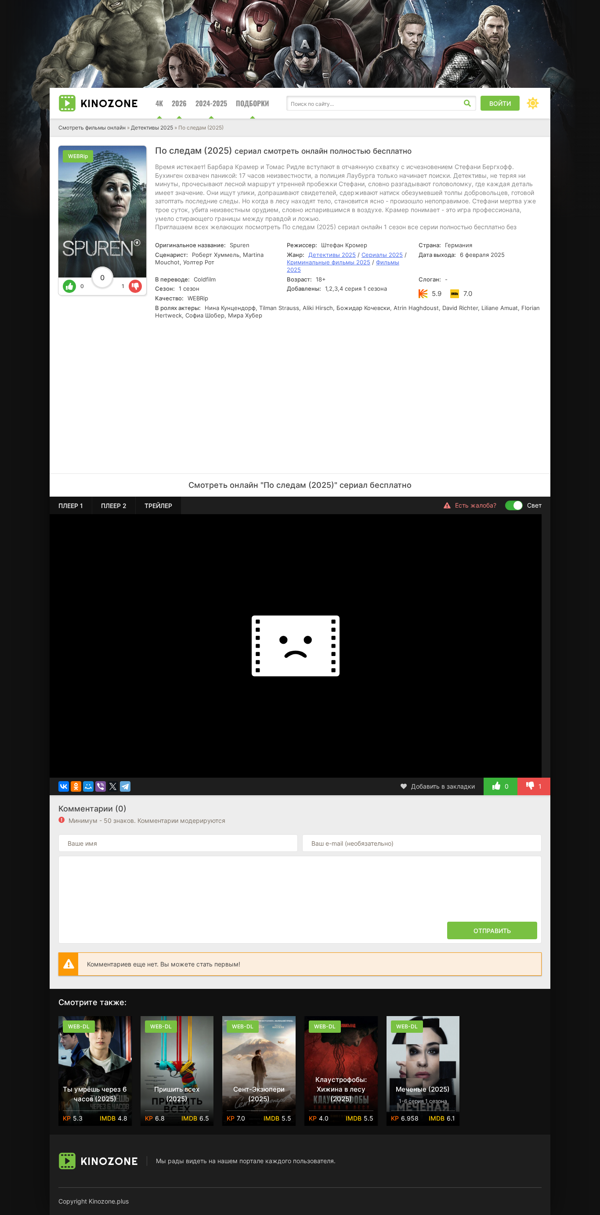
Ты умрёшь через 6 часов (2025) (95, 1094)
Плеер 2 (114, 505)
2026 (179, 103)
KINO (109, 103)
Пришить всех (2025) (176, 1094)
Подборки (252, 103)
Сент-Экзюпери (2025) (259, 1094)
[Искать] (467, 103)
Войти (500, 103)
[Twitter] (113, 786)
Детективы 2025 (152, 127)
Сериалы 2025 (382, 254)
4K (159, 103)
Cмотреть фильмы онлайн (92, 127)
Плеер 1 (70, 505)
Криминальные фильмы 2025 (328, 262)
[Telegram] (125, 786)
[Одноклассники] (76, 786)
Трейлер (158, 505)
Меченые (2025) (423, 1089)
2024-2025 (211, 103)
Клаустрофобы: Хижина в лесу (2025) (341, 1089)
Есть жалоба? (475, 505)
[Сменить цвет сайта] (533, 103)
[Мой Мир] (88, 786)
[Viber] (100, 786)
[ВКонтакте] (63, 786)
